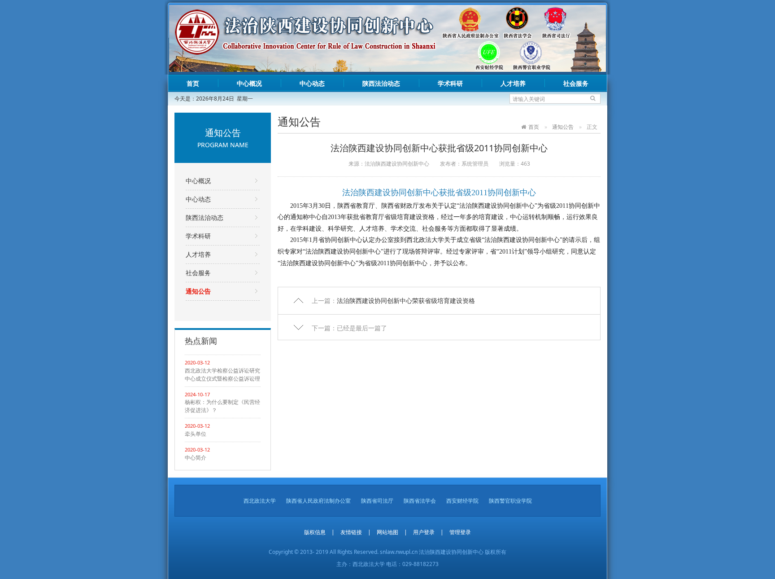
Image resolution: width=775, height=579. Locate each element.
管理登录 (460, 532)
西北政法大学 (260, 500)
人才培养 (513, 83)
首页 (193, 83)
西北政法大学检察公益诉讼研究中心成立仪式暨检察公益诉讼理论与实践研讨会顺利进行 (222, 375)
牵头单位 (195, 434)
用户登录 (424, 532)
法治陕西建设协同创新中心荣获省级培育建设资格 (406, 300)
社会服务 (575, 83)
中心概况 (249, 83)
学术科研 (450, 83)
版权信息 (315, 532)
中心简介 (195, 457)
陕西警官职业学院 (510, 500)
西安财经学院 (462, 500)
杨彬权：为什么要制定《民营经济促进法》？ (222, 406)
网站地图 (387, 532)
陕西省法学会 (420, 500)
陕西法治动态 (381, 83)
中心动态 (312, 83)
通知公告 (198, 291)
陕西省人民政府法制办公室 (318, 500)
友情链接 (351, 532)
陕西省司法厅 (377, 500)
